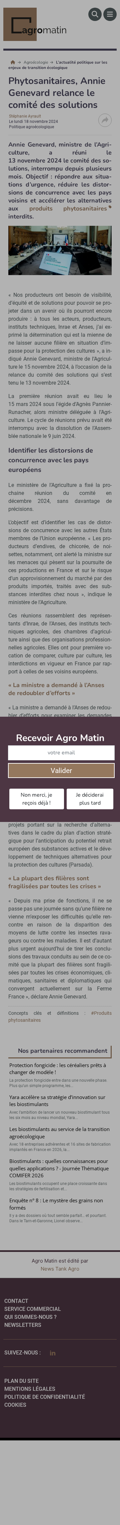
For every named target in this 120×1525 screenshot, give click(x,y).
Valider (61, 771)
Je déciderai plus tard (90, 799)
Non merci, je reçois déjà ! (36, 799)
